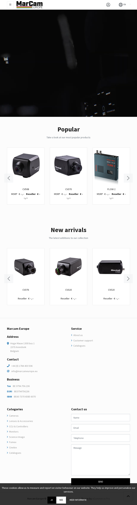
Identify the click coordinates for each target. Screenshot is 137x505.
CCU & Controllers (18, 426)
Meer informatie (78, 499)
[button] (122, 4)
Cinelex (13, 447)
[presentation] (8, 178)
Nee (61, 499)
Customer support (83, 340)
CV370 (68, 189)
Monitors (14, 431)
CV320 (68, 289)
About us (78, 335)
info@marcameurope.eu (24, 371)
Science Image (17, 437)
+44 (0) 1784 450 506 (21, 365)
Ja (51, 499)
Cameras (14, 415)
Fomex (12, 442)
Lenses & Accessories (21, 421)
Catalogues (79, 345)
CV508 (25, 189)
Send (100, 481)
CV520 (111, 289)
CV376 (25, 289)
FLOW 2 (111, 189)
